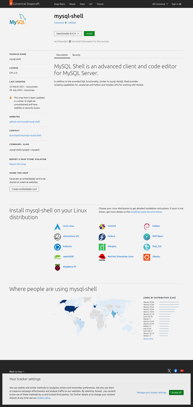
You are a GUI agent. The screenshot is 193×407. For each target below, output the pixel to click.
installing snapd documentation (146, 211)
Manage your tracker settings (151, 392)
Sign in (175, 4)
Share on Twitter (169, 370)
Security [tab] (76, 55)
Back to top (15, 371)
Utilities (72, 22)
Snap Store (59, 4)
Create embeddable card (24, 189)
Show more (148, 339)
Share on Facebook (175, 370)
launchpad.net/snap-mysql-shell (25, 135)
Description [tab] (62, 55)
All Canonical (158, 4)
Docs (82, 4)
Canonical (59, 22)
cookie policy (43, 398)
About (72, 4)
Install (89, 33)
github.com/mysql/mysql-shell (24, 121)
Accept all (176, 392)
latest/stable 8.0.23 (67, 33)
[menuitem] (59, 4)
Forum (100, 4)
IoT (90, 4)
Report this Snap (17, 164)
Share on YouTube (182, 370)
